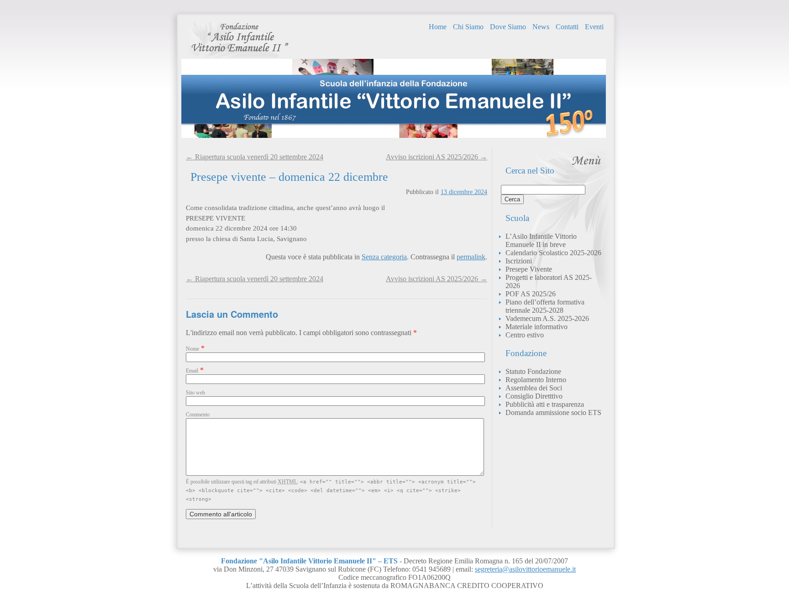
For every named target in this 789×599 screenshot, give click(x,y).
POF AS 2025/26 (530, 294)
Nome (192, 349)
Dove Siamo (508, 27)
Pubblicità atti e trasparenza (544, 404)
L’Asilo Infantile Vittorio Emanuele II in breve (541, 240)
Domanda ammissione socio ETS (553, 412)
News (540, 27)
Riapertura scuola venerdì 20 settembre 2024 (254, 279)
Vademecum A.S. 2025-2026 (547, 318)
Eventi (594, 27)
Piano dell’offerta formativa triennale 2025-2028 (544, 306)
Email (192, 371)
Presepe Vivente (528, 269)
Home (438, 27)
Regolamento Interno (535, 380)
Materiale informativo (536, 327)
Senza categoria (384, 257)
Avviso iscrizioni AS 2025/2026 (436, 279)
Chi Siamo (468, 27)
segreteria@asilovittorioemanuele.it (525, 569)
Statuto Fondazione (533, 371)
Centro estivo (524, 335)
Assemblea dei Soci (533, 388)
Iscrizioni (518, 261)
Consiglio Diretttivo (534, 396)
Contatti (567, 27)
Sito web (195, 392)
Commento (198, 414)
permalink (471, 257)
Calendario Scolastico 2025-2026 (553, 253)
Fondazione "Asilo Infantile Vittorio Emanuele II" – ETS (240, 40)
